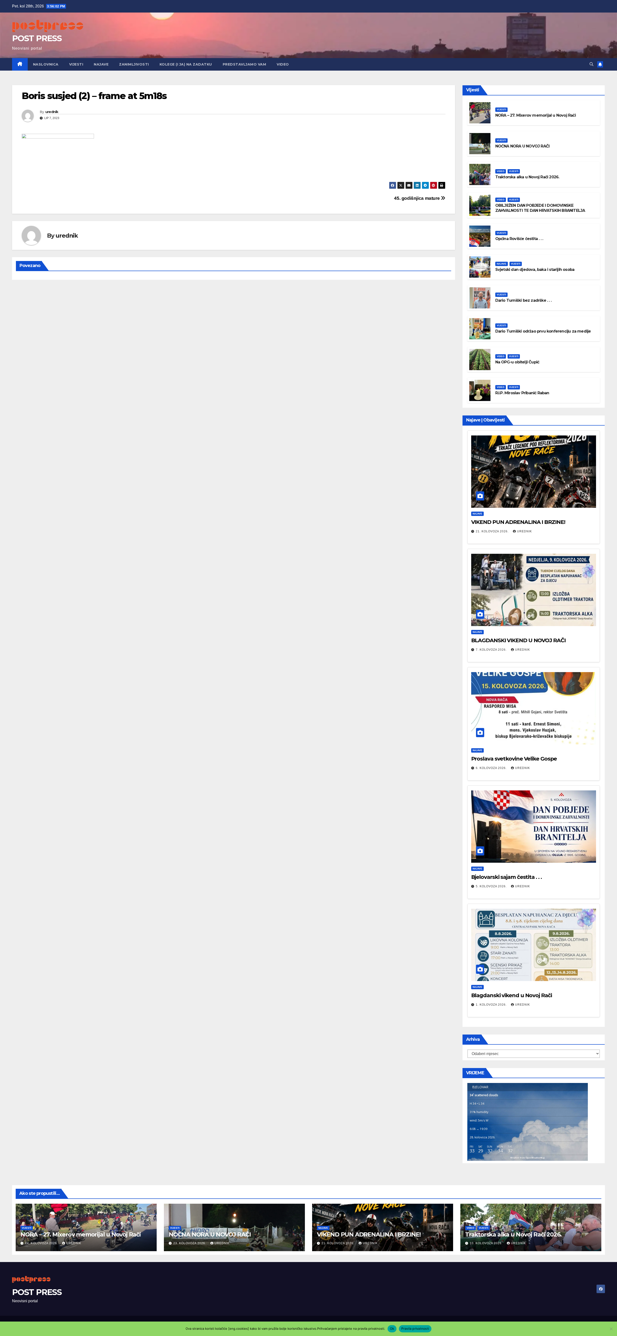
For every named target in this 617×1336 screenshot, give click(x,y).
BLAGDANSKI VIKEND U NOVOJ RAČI (518, 640)
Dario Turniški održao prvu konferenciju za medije (543, 331)
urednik (51, 112)
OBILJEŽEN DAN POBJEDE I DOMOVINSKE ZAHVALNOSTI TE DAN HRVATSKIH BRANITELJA (540, 208)
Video (283, 64)
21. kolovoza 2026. (493, 531)
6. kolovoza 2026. (492, 768)
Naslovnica (46, 64)
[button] (591, 64)
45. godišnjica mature (417, 198)
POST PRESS (36, 38)
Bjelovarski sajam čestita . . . (506, 877)
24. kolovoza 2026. (42, 1243)
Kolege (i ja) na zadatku (186, 64)
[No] (611, 1328)
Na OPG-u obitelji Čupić (517, 362)
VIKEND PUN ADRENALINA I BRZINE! (518, 522)
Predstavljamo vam (244, 64)
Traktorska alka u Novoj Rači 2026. (527, 177)
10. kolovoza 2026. (486, 1243)
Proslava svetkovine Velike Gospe (514, 758)
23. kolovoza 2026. (190, 1243)
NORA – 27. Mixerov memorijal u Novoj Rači (535, 115)
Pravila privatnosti (415, 1328)
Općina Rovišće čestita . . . (519, 238)
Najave (101, 64)
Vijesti (76, 64)
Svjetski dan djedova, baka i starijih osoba (535, 269)
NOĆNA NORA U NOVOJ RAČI (522, 146)
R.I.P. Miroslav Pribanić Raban (522, 393)
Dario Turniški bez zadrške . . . (523, 300)
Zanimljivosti (134, 64)
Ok (392, 1328)
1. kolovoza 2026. (492, 1004)
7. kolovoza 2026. (492, 649)
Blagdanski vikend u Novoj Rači (511, 995)
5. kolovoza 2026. (492, 886)
